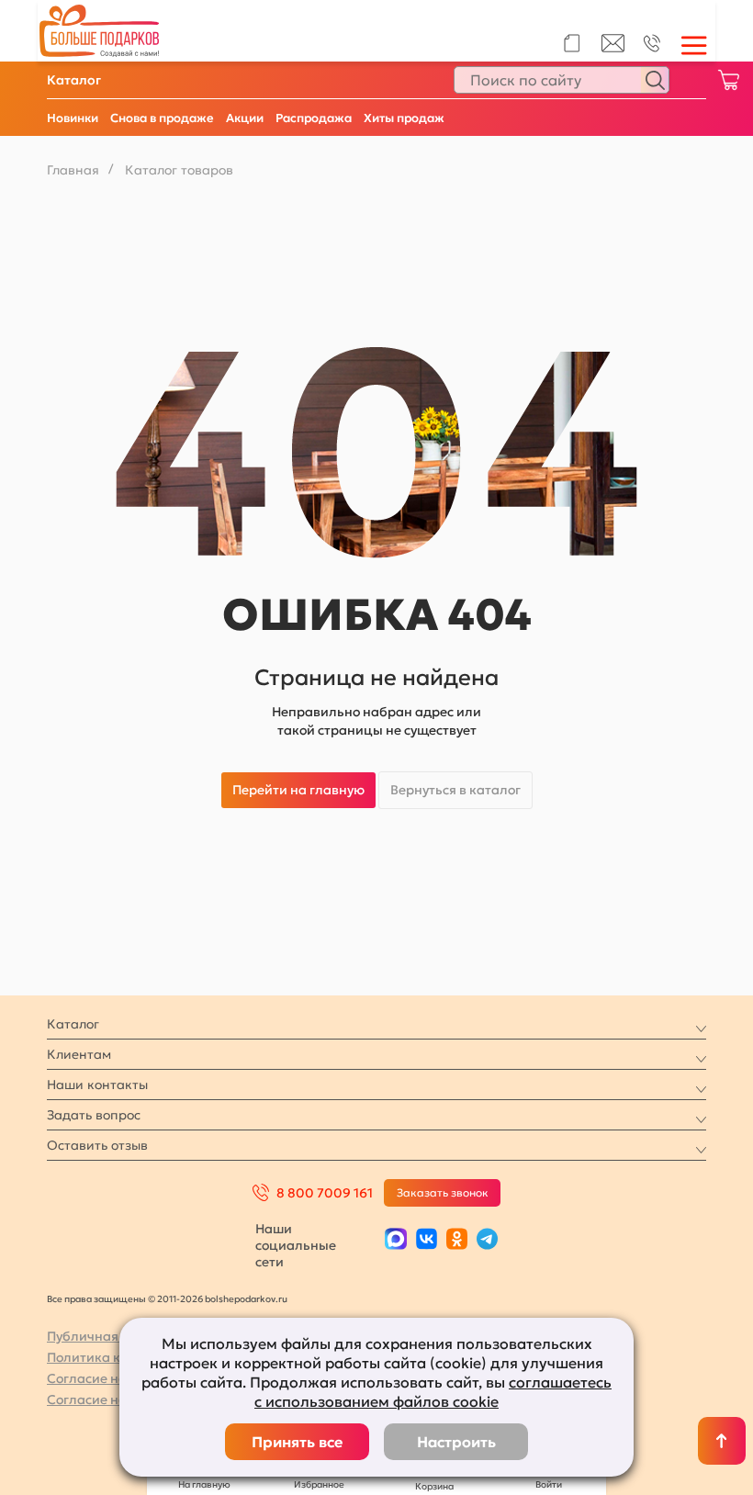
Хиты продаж (404, 118)
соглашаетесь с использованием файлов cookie (433, 1392)
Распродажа (313, 118)
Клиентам (79, 1054)
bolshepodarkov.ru (246, 1299)
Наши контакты (97, 1084)
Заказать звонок (443, 1192)
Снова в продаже (162, 118)
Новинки (72, 118)
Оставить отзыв (97, 1145)
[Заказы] (571, 43)
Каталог (74, 80)
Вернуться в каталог (455, 789)
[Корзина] (728, 80)
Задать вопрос (93, 1115)
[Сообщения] (612, 47)
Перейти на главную (298, 789)
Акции (245, 118)
